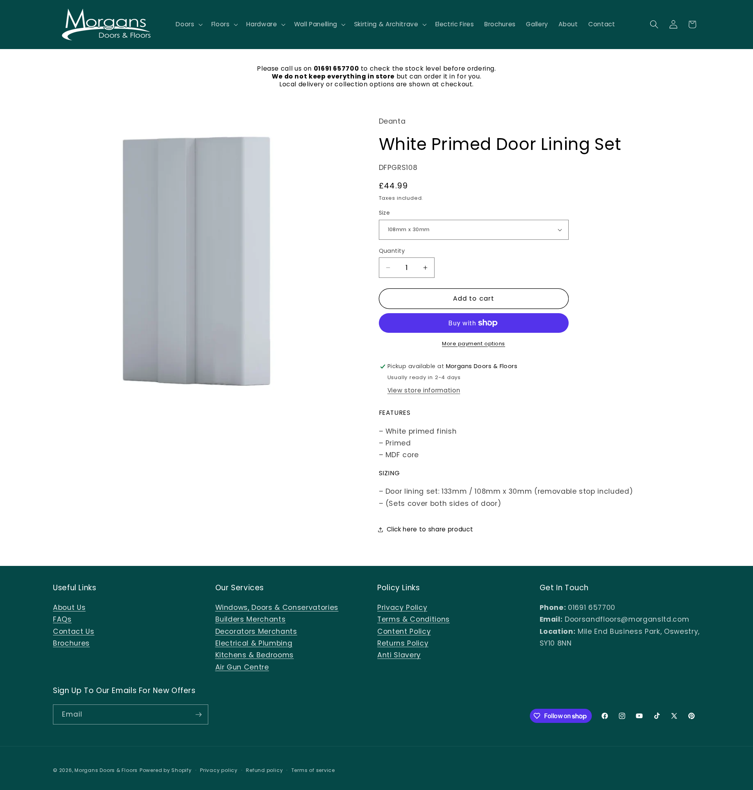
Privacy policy (219, 770)
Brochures (71, 643)
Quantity (392, 251)
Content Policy (404, 631)
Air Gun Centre (242, 667)
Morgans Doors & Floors (106, 770)
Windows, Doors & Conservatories (276, 607)
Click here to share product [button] (430, 529)
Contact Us (74, 631)
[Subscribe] (198, 714)
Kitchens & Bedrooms (254, 655)
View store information (423, 390)
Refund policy (264, 770)
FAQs (62, 619)
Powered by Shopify (166, 770)
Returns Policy (402, 643)
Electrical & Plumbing (254, 643)
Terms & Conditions (413, 619)
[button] (188, 24)
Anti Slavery (399, 655)
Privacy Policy (402, 607)
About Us (69, 607)
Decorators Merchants (256, 631)
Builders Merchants (250, 619)
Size (384, 213)
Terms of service (313, 770)
